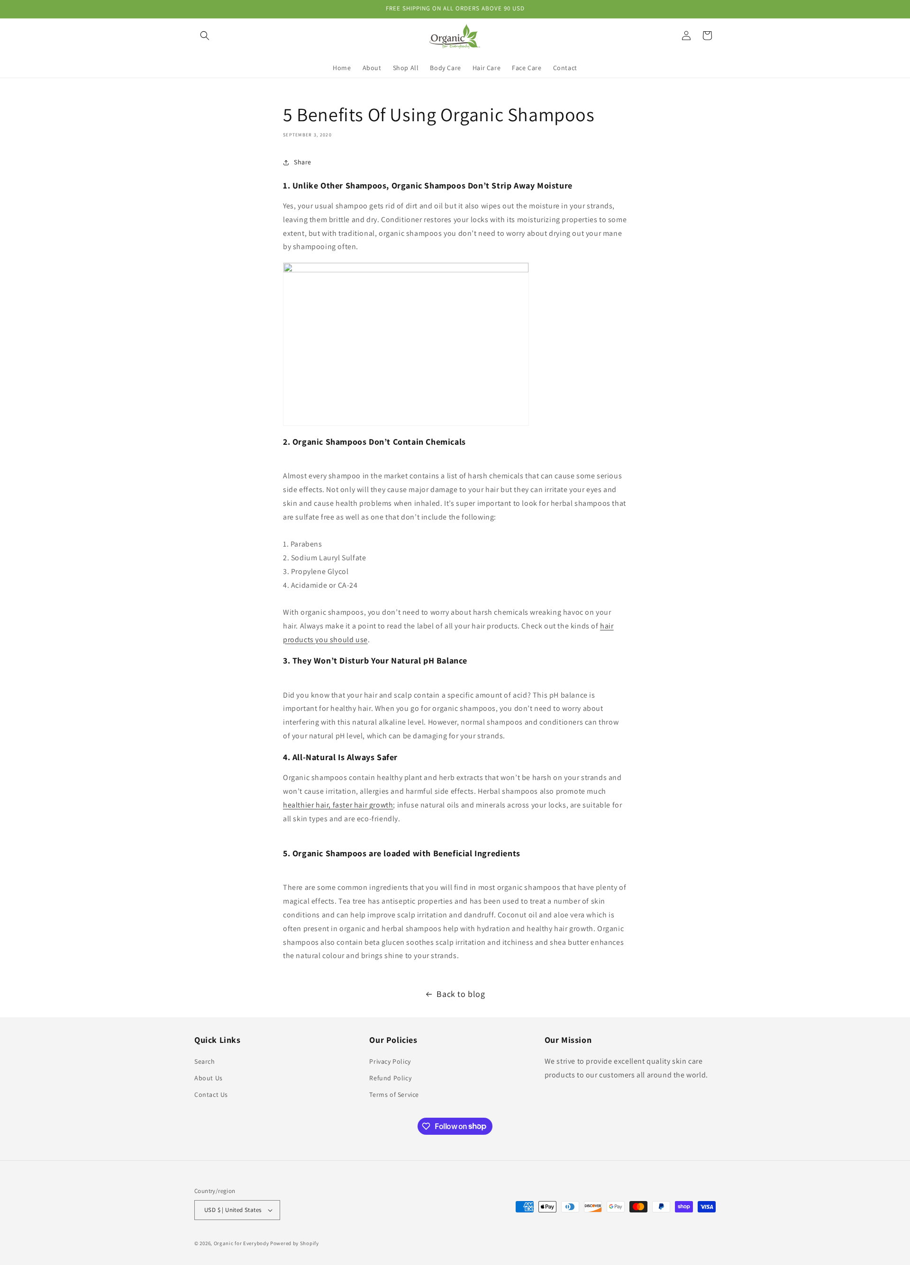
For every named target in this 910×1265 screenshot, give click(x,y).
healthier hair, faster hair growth (338, 805)
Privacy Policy (389, 1061)
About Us (208, 1078)
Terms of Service (394, 1094)
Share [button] (302, 162)
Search (204, 1061)
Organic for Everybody (241, 1243)
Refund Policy (390, 1078)
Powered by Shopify (294, 1243)
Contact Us (211, 1094)
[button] (204, 35)
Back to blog (461, 993)
